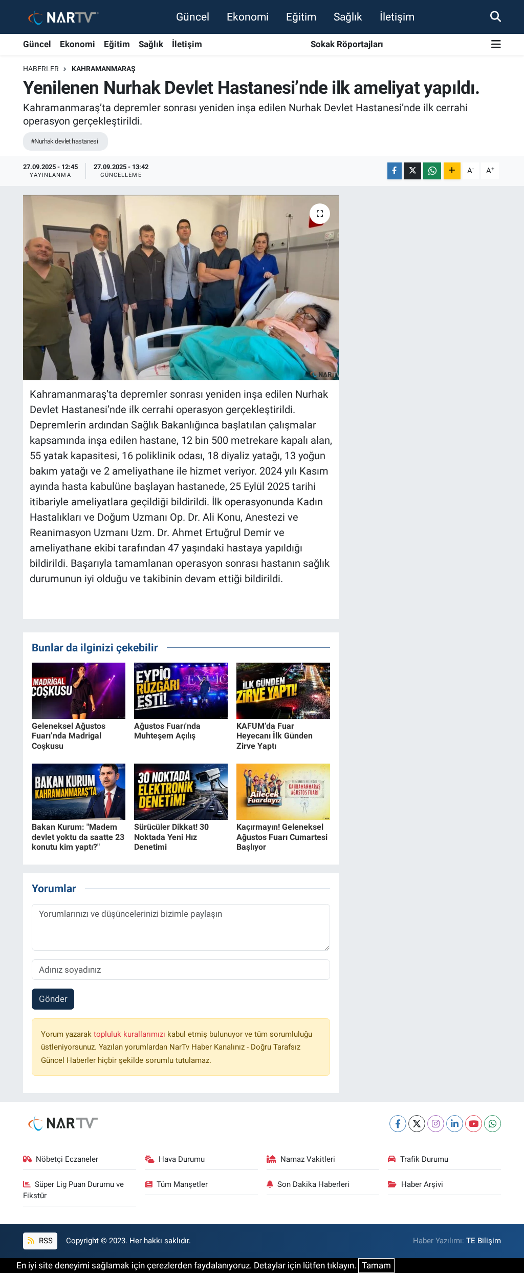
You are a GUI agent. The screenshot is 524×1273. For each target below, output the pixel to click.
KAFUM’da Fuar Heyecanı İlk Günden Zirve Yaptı (274, 735)
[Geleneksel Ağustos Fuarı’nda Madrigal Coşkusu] (78, 690)
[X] (416, 1123)
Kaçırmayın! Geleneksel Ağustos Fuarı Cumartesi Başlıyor (282, 836)
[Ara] (495, 16)
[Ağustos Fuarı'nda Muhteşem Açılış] (181, 690)
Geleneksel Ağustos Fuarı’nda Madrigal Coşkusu (68, 735)
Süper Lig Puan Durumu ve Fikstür (73, 1190)
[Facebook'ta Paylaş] (394, 170)
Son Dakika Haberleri (313, 1184)
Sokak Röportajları (347, 44)
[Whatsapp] (492, 1123)
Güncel (192, 16)
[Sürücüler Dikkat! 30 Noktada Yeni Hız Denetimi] (181, 791)
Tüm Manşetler (182, 1184)
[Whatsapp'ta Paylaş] (432, 170)
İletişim (397, 16)
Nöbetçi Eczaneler (67, 1159)
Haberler (41, 69)
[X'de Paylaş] (412, 170)
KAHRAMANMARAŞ (104, 69)
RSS (45, 1240)
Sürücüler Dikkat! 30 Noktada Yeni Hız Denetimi (171, 836)
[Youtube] (473, 1123)
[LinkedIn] (454, 1123)
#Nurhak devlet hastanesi (64, 141)
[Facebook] (397, 1123)
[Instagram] (435, 1123)
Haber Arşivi (422, 1184)
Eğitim (301, 16)
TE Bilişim (483, 1240)
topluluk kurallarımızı (130, 1034)
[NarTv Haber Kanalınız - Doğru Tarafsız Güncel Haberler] (61, 17)
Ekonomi (248, 16)
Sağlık (348, 16)
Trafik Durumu (424, 1159)
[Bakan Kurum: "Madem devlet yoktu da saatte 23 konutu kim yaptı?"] (78, 791)
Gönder (53, 999)
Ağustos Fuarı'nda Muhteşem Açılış (167, 731)
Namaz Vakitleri (307, 1159)
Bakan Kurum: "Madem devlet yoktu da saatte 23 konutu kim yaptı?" (78, 836)
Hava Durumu (182, 1159)
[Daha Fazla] (452, 170)
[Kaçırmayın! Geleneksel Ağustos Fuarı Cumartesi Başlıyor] (283, 791)
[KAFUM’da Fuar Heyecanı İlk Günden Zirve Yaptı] (283, 690)
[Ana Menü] (496, 45)
